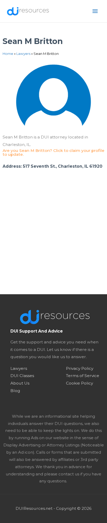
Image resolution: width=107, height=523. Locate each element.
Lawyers (23, 53)
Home (8, 53)
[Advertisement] (53, 238)
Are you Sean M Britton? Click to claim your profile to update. (53, 152)
